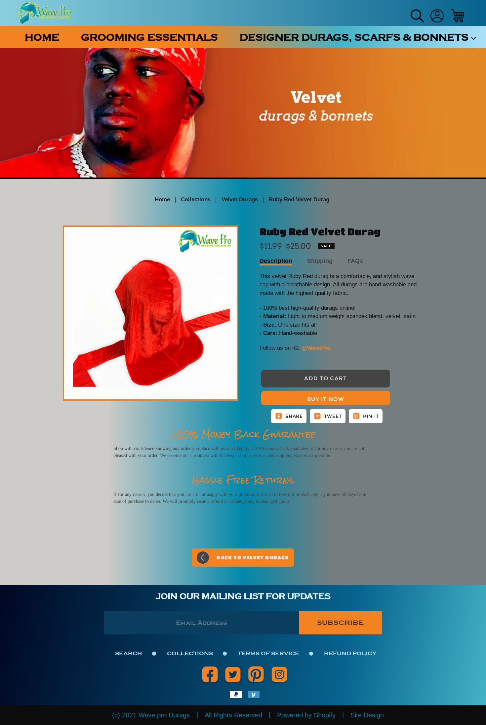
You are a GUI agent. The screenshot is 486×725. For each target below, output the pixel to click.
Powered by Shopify (306, 715)
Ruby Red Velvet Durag (299, 199)
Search (128, 653)
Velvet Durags (240, 199)
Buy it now (325, 399)
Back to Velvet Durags (253, 557)
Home (162, 199)
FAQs (355, 261)
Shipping (320, 261)
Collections (196, 199)
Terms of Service (268, 653)
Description (276, 261)
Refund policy (350, 653)
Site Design (367, 715)
